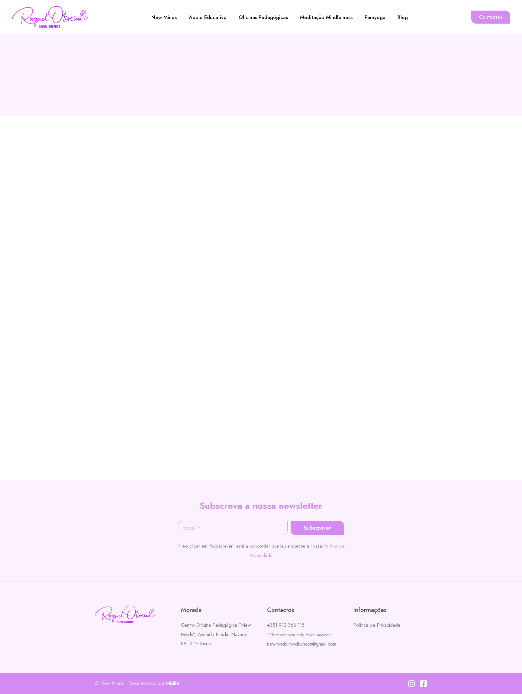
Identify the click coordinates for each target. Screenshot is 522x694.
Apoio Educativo (208, 17)
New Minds (164, 17)
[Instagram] (411, 683)
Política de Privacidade (377, 625)
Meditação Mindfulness (326, 17)
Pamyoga (375, 17)
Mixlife (172, 683)
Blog (403, 17)
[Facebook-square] (423, 683)
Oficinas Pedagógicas (263, 17)
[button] (490, 17)
